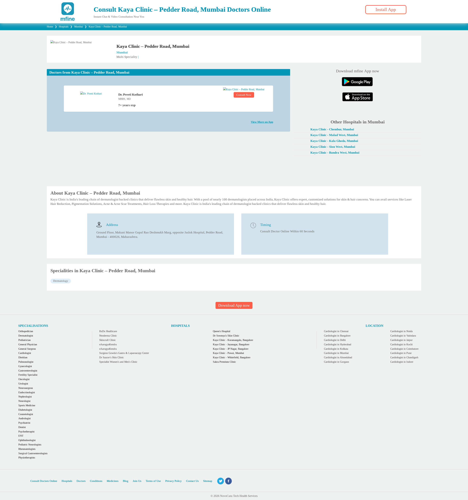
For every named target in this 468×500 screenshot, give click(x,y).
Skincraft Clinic (107, 340)
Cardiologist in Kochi (401, 344)
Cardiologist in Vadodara (403, 335)
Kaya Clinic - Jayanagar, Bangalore (231, 344)
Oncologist (23, 379)
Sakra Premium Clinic (224, 361)
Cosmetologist (25, 414)
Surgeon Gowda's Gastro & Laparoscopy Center (124, 353)
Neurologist (24, 401)
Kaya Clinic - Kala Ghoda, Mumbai (334, 141)
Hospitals (67, 480)
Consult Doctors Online (43, 480)
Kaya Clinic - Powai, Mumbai (228, 353)
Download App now (234, 305)
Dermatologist (25, 335)
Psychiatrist (24, 422)
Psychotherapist (26, 431)
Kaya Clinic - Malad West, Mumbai (334, 135)
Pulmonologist (25, 361)
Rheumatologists (26, 449)
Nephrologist (25, 396)
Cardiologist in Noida (401, 331)
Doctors (81, 480)
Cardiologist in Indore (401, 361)
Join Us (137, 480)
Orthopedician (25, 331)
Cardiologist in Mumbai (336, 353)
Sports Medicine (26, 405)
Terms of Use (153, 480)
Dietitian (22, 357)
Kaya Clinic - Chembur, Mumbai (332, 129)
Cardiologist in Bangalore (337, 335)
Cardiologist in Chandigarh (404, 357)
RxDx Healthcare (108, 331)
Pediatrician (24, 340)
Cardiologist (24, 353)
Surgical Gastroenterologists (32, 453)
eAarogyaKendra (108, 344)
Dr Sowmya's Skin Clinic (226, 335)
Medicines (112, 480)
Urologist (23, 383)
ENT (20, 435)
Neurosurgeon (25, 388)
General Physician (27, 344)
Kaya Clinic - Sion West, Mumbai (332, 146)
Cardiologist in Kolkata (336, 348)
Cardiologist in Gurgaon (336, 361)
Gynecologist (25, 366)
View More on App (262, 121)
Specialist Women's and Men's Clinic (118, 361)
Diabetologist (25, 409)
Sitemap (207, 480)
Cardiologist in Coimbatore (404, 348)
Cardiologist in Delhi (335, 340)
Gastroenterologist (27, 370)
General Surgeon (27, 348)
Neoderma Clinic (108, 335)
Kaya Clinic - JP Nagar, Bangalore (230, 348)
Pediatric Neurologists (29, 444)
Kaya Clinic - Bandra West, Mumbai (334, 152)
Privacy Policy (173, 480)
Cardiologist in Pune (401, 353)
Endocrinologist (26, 392)
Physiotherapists (26, 457)
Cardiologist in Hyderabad (337, 344)
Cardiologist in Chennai (336, 331)
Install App (385, 9)
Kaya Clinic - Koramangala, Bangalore (233, 340)
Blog (125, 480)
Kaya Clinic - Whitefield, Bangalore (231, 357)
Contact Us (192, 480)
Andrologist (24, 418)
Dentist (22, 427)
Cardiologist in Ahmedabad (338, 357)
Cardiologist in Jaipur (401, 340)
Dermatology (60, 280)
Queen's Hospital (221, 331)
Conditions (96, 480)
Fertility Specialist (27, 374)
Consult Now (243, 94)
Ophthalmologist (26, 440)
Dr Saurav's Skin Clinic (111, 357)
